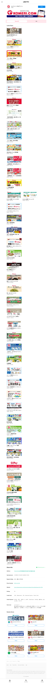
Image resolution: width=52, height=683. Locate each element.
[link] (8, 7)
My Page (42, 681)
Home (10, 681)
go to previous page (2, 2)
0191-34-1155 (17, 583)
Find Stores (26, 681)
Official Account (41, 567)
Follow (41, 7)
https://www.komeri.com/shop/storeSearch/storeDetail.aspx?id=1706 (28, 587)
